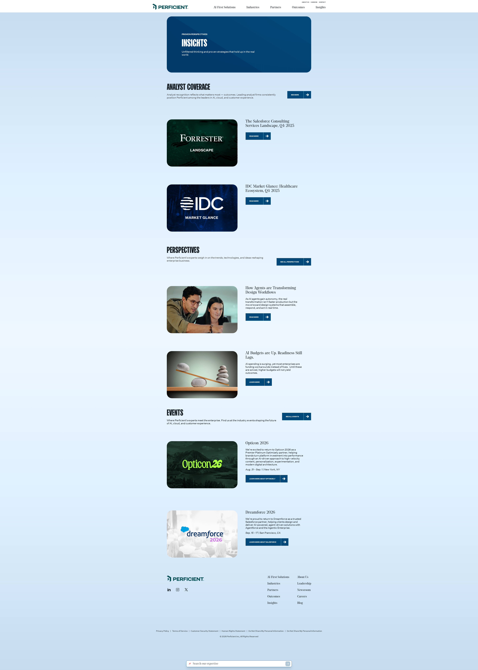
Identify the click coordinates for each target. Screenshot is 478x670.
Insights (321, 7)
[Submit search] (287, 663)
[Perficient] (170, 7)
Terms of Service (180, 631)
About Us (305, 2)
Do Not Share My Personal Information (266, 631)
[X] (186, 589)
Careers (314, 2)
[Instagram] (177, 589)
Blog (300, 603)
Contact (322, 2)
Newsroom (304, 590)
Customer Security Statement (204, 631)
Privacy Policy (162, 631)
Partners (275, 7)
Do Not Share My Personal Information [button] (304, 631)
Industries (252, 7)
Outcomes (298, 7)
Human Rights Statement (233, 631)
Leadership (304, 583)
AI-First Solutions (225, 7)
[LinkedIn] (169, 589)
